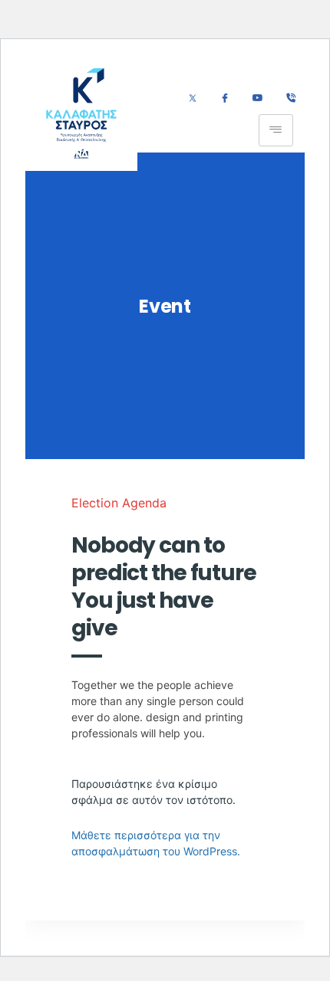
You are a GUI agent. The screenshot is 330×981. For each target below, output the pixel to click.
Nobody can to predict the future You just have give (163, 587)
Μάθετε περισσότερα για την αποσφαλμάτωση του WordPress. (155, 843)
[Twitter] (192, 99)
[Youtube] (257, 99)
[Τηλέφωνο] (290, 99)
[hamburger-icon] (276, 130)
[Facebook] (224, 99)
